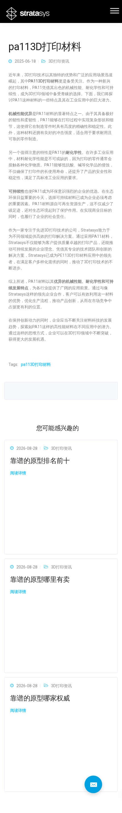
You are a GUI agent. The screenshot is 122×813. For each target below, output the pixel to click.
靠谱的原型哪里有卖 (40, 579)
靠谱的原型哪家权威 (40, 698)
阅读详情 (18, 473)
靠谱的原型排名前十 (40, 461)
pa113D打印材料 (36, 364)
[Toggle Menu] (114, 10)
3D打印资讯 (59, 61)
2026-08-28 (26, 448)
